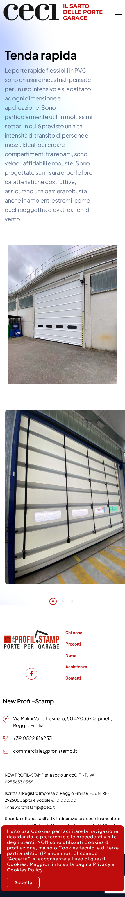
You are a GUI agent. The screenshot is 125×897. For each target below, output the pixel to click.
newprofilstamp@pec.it (32, 807)
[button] (53, 601)
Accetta (23, 882)
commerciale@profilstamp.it (45, 751)
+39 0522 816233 (32, 738)
